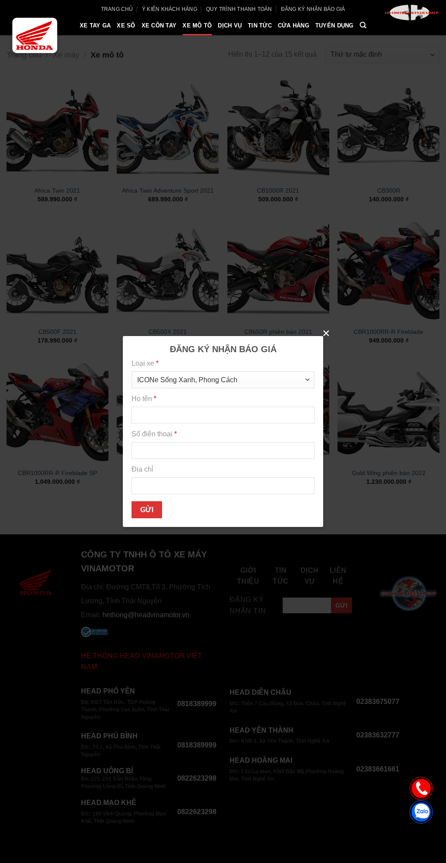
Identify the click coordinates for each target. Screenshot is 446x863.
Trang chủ (117, 9)
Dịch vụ (230, 25)
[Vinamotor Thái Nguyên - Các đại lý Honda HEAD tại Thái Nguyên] (34, 35)
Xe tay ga (95, 25)
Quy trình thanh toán (239, 9)
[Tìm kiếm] (363, 25)
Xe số (126, 25)
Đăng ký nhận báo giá (313, 9)
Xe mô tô (197, 25)
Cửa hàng (293, 25)
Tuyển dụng (334, 25)
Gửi (146, 509)
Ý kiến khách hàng (169, 9)
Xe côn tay (159, 25)
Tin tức (260, 25)
